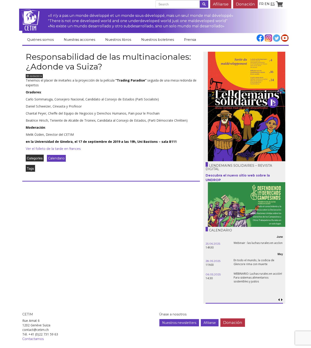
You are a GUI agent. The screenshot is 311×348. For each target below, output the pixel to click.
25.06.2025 (213, 243)
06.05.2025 (213, 274)
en (267, 4)
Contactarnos (33, 339)
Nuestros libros (118, 39)
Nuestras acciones (79, 39)
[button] (282, 300)
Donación (245, 4)
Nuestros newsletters (179, 323)
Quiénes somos (40, 39)
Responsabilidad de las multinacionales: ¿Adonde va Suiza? (108, 62)
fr (261, 4)
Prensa (190, 39)
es (272, 4)
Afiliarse (221, 4)
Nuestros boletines (157, 39)
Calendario (56, 158)
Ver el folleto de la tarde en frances (53, 149)
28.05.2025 (213, 261)
